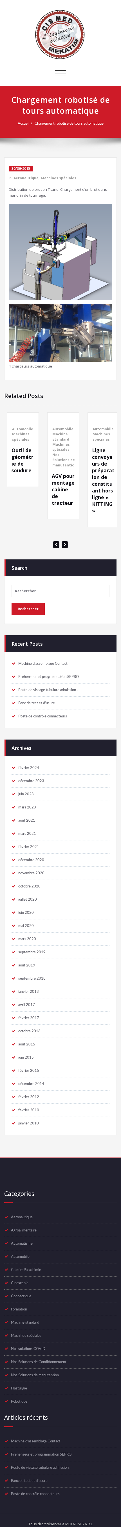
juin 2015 (26, 1057)
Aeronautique (26, 178)
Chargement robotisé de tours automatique (69, 123)
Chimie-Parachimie (26, 1270)
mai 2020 (26, 926)
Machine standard (58, 436)
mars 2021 (27, 834)
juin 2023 (26, 794)
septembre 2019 (32, 952)
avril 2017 (26, 1005)
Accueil (23, 123)
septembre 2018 (32, 978)
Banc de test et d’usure (36, 703)
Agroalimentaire (24, 1230)
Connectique (21, 1296)
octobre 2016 (29, 1031)
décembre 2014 (31, 1084)
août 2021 (26, 820)
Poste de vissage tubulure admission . (48, 690)
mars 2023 (27, 807)
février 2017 (28, 1018)
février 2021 (28, 847)
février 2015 (28, 1071)
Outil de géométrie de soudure (20, 460)
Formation (19, 1309)
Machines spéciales (58, 178)
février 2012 (28, 1097)
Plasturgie (19, 1388)
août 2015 (26, 1044)
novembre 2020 (31, 873)
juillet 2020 (27, 899)
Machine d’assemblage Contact (43, 664)
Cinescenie (19, 1283)
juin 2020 (26, 913)
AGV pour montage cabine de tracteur (60, 489)
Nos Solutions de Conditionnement (38, 1362)
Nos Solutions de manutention (62, 460)
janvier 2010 (28, 1123)
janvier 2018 (28, 992)
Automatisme (22, 1243)
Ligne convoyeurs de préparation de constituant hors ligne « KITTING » (100, 480)
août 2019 (26, 965)
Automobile (20, 429)
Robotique (19, 1401)
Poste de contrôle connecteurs (42, 716)
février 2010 (28, 1110)
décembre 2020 (31, 860)
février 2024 (28, 768)
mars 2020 (27, 939)
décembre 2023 (31, 781)
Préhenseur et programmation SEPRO (48, 677)
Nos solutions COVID (28, 1349)
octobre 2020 (29, 886)
